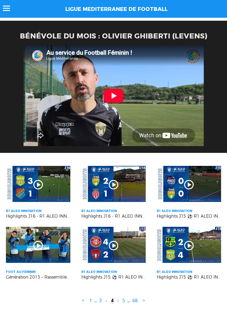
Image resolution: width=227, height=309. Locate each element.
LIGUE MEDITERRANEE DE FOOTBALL (116, 9)
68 (135, 300)
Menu (9, 8)
